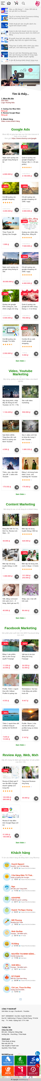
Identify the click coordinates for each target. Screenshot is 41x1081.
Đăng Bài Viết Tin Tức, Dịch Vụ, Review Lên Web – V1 (11, 531)
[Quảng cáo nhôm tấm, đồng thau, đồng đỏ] (30, 223)
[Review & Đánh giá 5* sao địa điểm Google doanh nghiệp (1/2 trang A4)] (11, 772)
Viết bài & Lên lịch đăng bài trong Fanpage (28, 656)
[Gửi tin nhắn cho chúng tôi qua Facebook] (37, 1059)
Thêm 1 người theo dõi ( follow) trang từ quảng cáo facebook (11, 725)
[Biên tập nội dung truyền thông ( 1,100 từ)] (11, 555)
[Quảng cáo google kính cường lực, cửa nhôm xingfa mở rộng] (11, 295)
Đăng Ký (11, 1032)
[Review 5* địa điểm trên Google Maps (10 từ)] (11, 812)
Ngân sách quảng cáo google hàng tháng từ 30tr (10, 269)
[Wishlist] (9, 3)
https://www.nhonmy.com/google (24, 138)
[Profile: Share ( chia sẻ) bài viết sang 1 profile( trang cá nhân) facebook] (30, 714)
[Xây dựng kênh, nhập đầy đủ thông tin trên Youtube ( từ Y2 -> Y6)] (11, 391)
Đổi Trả (10, 1043)
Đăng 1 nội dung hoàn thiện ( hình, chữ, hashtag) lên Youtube (30, 474)
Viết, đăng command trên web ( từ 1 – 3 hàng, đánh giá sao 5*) (11, 601)
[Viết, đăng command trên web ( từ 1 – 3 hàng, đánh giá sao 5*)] (11, 590)
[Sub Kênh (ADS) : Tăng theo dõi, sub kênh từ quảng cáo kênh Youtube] (11, 426)
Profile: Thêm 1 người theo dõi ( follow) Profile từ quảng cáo (10, 691)
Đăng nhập (18, 1032)
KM (27, 1020)
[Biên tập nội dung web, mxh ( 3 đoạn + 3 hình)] (30, 555)
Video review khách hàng (10, 121)
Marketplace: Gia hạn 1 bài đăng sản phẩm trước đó (29, 691)
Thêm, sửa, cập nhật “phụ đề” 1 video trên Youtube (10, 474)
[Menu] (3, 3)
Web (10, 1020)
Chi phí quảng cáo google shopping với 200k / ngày (29, 269)
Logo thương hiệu (8, 103)
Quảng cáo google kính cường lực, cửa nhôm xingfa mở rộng (10, 307)
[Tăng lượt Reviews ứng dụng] (30, 772)
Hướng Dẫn (6, 1034)
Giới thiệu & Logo (8, 1011)
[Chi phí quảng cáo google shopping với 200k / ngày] (30, 258)
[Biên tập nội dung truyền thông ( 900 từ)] (30, 520)
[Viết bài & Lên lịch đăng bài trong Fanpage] (30, 645)
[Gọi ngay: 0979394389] (37, 1066)
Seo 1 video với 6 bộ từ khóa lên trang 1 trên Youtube (29, 437)
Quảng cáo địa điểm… (18, 990)
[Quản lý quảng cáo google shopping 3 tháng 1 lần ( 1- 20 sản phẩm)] (30, 149)
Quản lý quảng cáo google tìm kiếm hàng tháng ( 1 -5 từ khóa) (29, 307)
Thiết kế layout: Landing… (19, 900)
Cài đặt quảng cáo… (17, 956)
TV (7, 1020)
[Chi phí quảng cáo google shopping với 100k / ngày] (30, 188)
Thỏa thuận (22, 1034)
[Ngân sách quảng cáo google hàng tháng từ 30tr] (11, 258)
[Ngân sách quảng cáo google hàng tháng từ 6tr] (11, 149)
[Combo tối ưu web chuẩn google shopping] (30, 330)
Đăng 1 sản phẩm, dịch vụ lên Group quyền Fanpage (9, 656)
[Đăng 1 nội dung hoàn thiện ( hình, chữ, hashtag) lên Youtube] (30, 463)
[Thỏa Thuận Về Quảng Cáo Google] (11, 223)
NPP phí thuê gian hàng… (19, 978)
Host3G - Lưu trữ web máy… (20, 866)
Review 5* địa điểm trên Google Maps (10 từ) (10, 823)
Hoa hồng (14, 1034)
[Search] (23, 3)
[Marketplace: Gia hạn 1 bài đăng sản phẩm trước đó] (30, 680)
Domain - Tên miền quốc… (19, 933)
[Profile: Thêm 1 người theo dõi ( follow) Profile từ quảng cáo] (11, 680)
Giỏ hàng (17, 175)
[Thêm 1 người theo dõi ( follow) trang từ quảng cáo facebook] (11, 714)
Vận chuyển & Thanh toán (10, 1046)
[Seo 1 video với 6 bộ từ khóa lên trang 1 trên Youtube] (30, 426)
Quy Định (5, 1048)
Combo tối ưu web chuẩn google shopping (28, 341)
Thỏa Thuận (12, 1048)
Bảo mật (4, 1043)
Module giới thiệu (17, 922)
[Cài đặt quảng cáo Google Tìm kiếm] (11, 330)
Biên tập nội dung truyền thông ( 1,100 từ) (10, 566)
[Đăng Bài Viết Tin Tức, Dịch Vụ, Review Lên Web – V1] (11, 520)
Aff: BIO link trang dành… (19, 889)
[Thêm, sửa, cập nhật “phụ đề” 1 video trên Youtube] (11, 463)
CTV (23, 1020)
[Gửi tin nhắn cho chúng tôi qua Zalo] (37, 1052)
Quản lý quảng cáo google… (20, 877)
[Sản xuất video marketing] (30, 391)
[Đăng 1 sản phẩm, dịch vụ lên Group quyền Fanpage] (11, 645)
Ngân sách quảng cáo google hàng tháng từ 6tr (10, 160)
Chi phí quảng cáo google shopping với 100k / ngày (29, 199)
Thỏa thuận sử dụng (8, 1041)
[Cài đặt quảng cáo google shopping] (11, 188)
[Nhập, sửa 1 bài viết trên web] (30, 590)
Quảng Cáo (17, 1020)
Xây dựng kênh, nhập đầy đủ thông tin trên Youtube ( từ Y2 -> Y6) (11, 403)
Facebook (18, 1011)
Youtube (26, 1011)
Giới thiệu (4, 101)
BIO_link (4, 1032)
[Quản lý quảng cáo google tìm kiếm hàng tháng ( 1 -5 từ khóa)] (30, 295)
